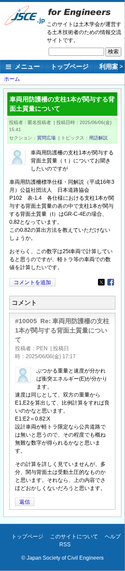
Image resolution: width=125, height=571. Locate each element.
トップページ (70, 66)
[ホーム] (25, 24)
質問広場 (46, 137)
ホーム (12, 79)
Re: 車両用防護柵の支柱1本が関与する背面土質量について (62, 330)
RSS (65, 544)
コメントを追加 (32, 282)
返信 (24, 502)
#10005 (26, 321)
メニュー (27, 66)
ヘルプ (113, 536)
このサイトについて (74, 536)
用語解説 (98, 137)
